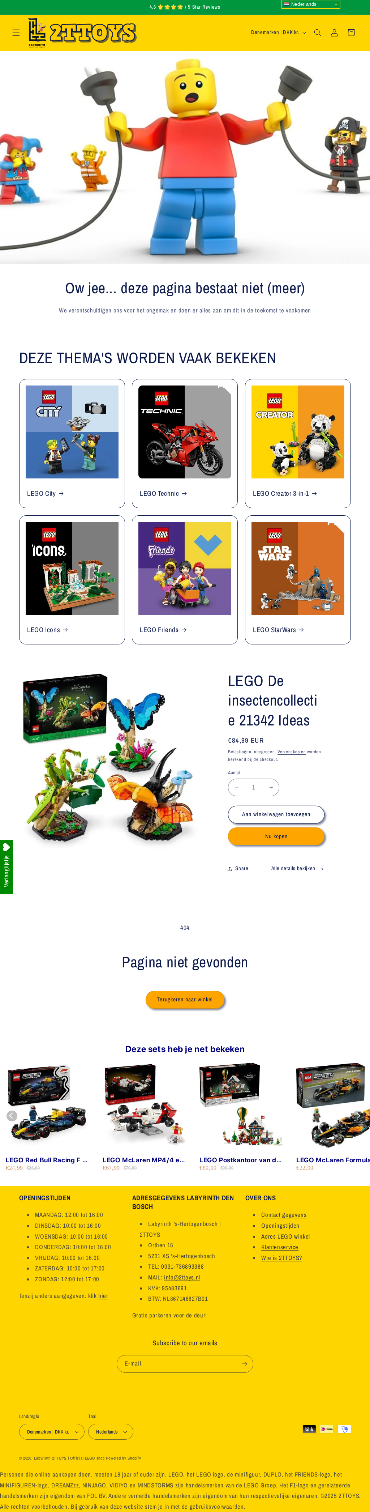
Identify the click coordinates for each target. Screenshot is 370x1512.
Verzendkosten (292, 752)
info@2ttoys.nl (182, 1277)
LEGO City (41, 493)
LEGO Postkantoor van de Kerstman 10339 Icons (239, 1160)
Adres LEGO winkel (285, 1236)
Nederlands (303, 4)
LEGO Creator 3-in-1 (281, 493)
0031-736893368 (182, 1266)
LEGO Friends (159, 629)
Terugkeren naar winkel (185, 999)
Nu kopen (276, 836)
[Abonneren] (244, 1364)
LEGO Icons (43, 629)
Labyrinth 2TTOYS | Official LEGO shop (69, 1458)
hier (103, 1296)
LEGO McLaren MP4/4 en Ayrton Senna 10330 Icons (144, 1160)
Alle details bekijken (293, 868)
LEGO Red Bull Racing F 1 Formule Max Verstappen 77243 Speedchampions (46, 1160)
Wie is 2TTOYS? (281, 1258)
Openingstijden (280, 1226)
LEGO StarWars (274, 629)
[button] (16, 32)
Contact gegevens (283, 1215)
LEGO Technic (159, 493)
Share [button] (241, 868)
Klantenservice (279, 1247)
